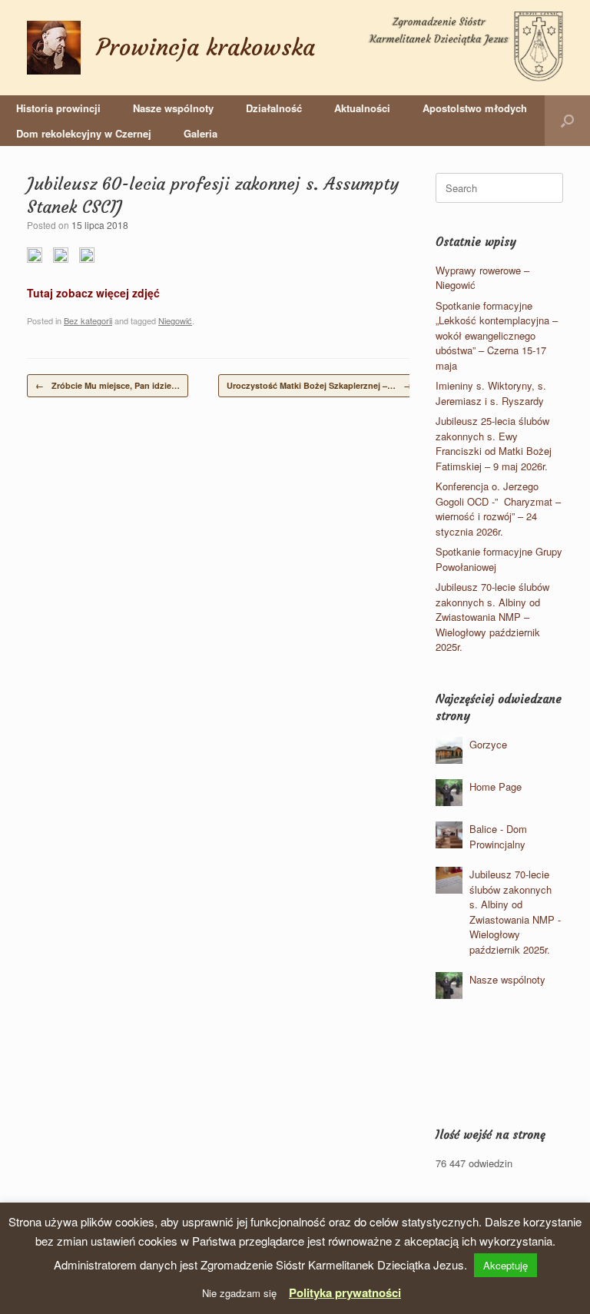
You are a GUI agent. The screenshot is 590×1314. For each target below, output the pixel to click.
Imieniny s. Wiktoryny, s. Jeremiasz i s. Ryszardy (491, 393)
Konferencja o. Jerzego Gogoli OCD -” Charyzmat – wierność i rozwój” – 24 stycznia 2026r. (498, 509)
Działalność (274, 108)
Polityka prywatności (345, 1292)
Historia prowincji (58, 108)
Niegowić (175, 320)
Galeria (200, 133)
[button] (567, 120)
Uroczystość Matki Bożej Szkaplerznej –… (319, 385)
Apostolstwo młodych (475, 108)
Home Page (495, 786)
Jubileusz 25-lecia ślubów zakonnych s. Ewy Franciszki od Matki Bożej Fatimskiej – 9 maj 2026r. (494, 443)
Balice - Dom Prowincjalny (498, 836)
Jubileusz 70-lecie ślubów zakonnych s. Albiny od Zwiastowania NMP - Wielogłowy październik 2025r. (515, 912)
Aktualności (362, 108)
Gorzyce (488, 744)
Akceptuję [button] (505, 1265)
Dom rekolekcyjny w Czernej (83, 133)
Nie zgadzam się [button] (239, 1293)
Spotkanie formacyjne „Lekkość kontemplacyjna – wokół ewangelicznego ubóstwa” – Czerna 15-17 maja (497, 335)
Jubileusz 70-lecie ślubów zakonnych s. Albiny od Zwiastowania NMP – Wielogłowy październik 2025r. (492, 616)
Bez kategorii (88, 320)
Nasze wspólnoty (173, 108)
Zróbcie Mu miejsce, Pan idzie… (107, 385)
